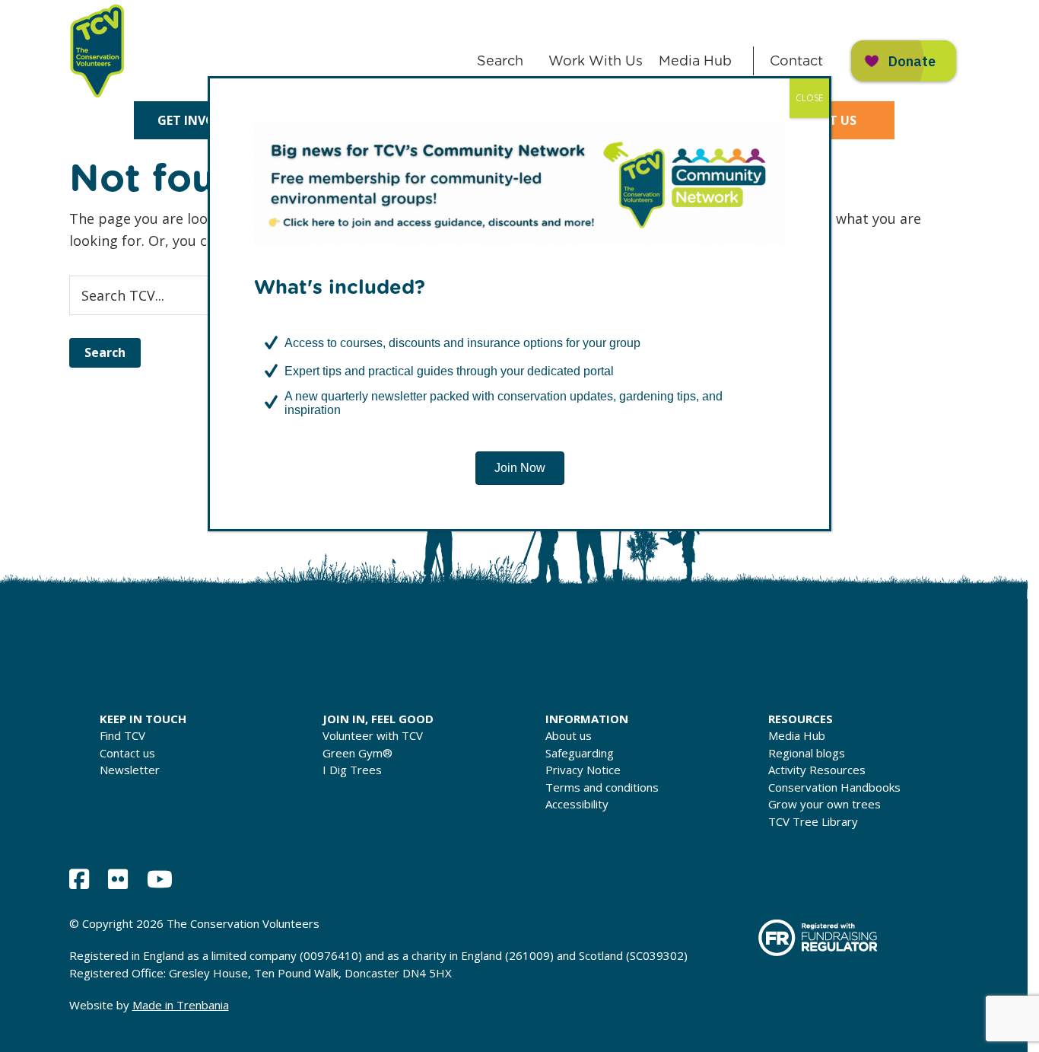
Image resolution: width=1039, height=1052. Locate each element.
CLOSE (809, 97)
